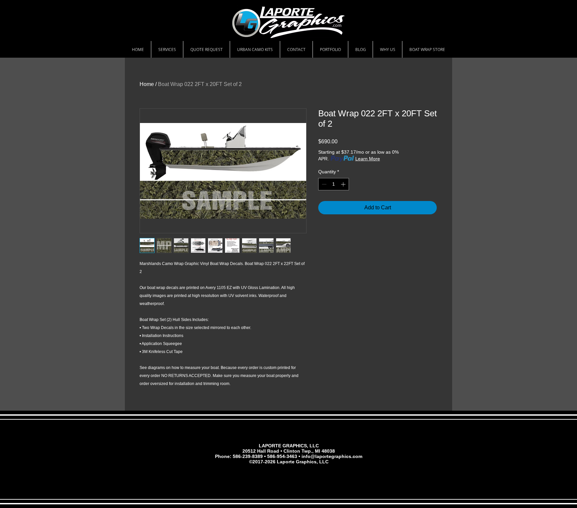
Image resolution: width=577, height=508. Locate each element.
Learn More (367, 158)
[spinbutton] (334, 184)
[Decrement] (323, 184)
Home (147, 84)
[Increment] (344, 184)
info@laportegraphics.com (332, 456)
